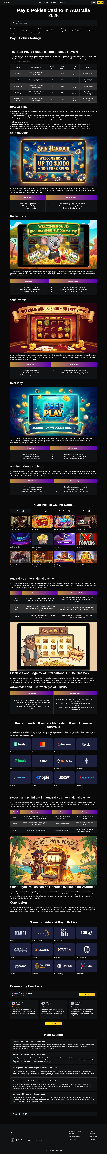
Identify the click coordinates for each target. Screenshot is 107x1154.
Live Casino (41, 511)
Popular (19, 511)
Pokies (85, 511)
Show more (53, 1023)
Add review (87, 994)
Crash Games (63, 511)
